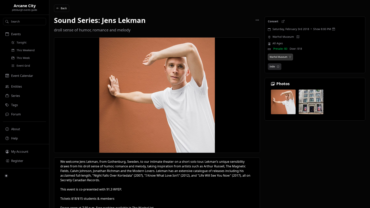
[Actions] (257, 20)
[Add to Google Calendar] (333, 29)
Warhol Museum (283, 37)
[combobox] (24, 21)
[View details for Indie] (278, 66)
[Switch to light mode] (6, 175)
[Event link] (283, 21)
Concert (273, 21)
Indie (272, 66)
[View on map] (297, 37)
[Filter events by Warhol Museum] (290, 57)
